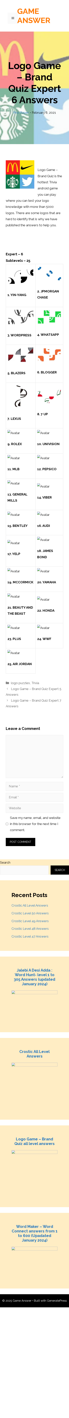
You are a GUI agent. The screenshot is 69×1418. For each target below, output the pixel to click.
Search (5, 862)
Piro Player (21, 112)
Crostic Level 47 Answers (30, 936)
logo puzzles (20, 683)
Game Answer (33, 16)
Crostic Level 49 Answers (30, 921)
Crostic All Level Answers (30, 905)
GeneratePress (57, 1300)
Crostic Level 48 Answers (30, 929)
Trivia (35, 683)
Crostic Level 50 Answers (30, 913)
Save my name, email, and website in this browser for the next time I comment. (35, 824)
